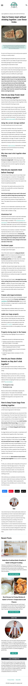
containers (4, 301)
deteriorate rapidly (10, 119)
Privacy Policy (10, 679)
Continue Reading (14, 574)
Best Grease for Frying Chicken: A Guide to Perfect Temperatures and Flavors (14, 599)
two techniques (8, 381)
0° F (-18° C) (9, 324)
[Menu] (2, 5)
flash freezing (11, 145)
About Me (14, 653)
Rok (14, 509)
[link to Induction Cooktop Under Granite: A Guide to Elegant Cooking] (14, 549)
